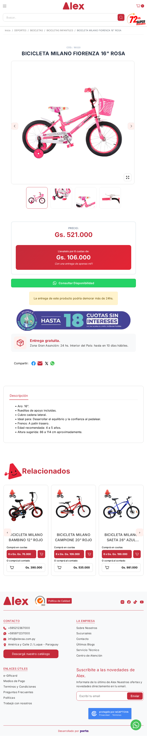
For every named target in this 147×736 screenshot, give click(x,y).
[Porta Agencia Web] (84, 731)
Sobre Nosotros (86, 628)
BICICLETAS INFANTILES (60, 30)
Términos (116, 715)
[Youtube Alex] (142, 601)
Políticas (9, 697)
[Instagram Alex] (122, 601)
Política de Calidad (59, 600)
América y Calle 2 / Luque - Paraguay (33, 644)
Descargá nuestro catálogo (31, 654)
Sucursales (83, 633)
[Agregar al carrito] (41, 554)
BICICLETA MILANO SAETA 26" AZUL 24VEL (121, 537)
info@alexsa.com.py (21, 639)
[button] (4, 6)
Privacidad (104, 715)
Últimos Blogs (85, 644)
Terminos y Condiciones (19, 686)
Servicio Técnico (87, 650)
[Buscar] (121, 17)
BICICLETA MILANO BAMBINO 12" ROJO (26, 537)
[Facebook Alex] (129, 601)
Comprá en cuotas (17, 547)
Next (131, 126)
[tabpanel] (73, 419)
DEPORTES (20, 30)
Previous (14, 126)
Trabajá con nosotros (17, 703)
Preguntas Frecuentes (18, 692)
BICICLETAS (36, 30)
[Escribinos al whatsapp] (136, 724)
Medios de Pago (14, 681)
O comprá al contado (18, 560)
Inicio (8, 30)
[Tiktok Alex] (135, 601)
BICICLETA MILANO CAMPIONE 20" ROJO (73, 537)
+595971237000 (19, 633)
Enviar (135, 696)
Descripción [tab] (19, 396)
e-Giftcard (10, 675)
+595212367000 (19, 628)
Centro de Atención (89, 655)
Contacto (82, 639)
